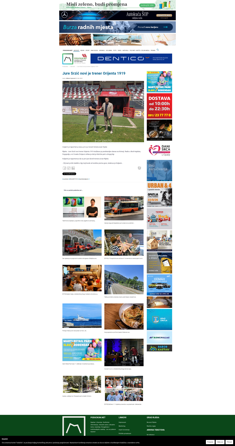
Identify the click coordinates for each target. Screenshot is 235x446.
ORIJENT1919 (74, 179)
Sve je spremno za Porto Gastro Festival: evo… (117, 332)
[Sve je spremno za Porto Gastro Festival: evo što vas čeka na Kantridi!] (124, 316)
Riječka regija (151, 426)
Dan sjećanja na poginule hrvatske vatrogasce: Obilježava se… (79, 258)
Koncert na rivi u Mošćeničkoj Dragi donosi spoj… (118, 369)
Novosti (72, 66)
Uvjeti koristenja (124, 430)
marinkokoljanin (83, 179)
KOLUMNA (109, 50)
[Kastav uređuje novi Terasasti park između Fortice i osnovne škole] (82, 384)
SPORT (88, 50)
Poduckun (65, 66)
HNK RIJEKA (94, 50)
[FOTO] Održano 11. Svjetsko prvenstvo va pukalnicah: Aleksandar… (123, 404)
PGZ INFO (132, 50)
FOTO (114, 50)
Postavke (210, 442)
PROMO (153, 50)
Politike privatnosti (125, 433)
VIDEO (119, 50)
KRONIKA (102, 50)
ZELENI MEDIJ (145, 50)
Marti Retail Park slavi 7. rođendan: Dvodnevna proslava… (78, 364)
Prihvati (229, 442)
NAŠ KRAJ (126, 50)
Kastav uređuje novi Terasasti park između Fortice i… (77, 396)
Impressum (122, 422)
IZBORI (82, 50)
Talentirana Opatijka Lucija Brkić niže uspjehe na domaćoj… (79, 221)
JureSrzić (65, 179)
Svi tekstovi (150, 435)
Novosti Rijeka (151, 422)
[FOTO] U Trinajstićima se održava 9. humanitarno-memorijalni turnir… (123, 258)
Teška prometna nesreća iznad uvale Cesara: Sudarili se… (120, 297)
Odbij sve (220, 442)
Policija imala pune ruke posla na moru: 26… (74, 331)
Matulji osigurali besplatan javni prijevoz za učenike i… (119, 223)
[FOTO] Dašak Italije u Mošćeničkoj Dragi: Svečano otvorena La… (80, 294)
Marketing (122, 426)
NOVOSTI (76, 50)
